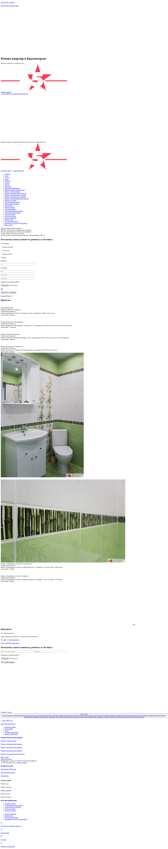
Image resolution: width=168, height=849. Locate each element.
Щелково (30, 717)
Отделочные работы (11, 221)
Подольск (140, 715)
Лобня (57, 717)
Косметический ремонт (12, 202)
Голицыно (106, 717)
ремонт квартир (22, 762)
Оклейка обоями (10, 209)
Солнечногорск (68, 717)
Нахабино (90, 717)
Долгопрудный (40, 715)
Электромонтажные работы (14, 211)
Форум (7, 184)
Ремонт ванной (10, 207)
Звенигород (76, 717)
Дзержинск (56, 715)
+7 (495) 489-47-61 (7, 94)
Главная (7, 174)
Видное (33, 715)
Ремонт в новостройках (12, 192)
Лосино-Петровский (102, 715)
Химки (26, 717)
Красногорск (92, 715)
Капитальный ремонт (12, 204)
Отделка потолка (10, 216)
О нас (6, 176)
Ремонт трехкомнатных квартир (15, 197)
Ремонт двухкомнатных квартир (15, 195)
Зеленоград (52, 717)
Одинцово (134, 715)
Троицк (62, 717)
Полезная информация (12, 188)
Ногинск (128, 715)
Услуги (7, 177)
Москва (5, 715)
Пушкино (146, 715)
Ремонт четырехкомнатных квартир (16, 199)
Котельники (84, 717)
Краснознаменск (98, 717)
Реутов (158, 715)
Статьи (7, 183)
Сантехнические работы (13, 213)
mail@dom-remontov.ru (20, 94)
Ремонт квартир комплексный (15, 190)
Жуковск (73, 715)
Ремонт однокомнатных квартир (15, 193)
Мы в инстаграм (6, 759)
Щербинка (36, 717)
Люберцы (118, 715)
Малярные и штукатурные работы (16, 223)
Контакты (8, 186)
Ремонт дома (9, 220)
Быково (28, 715)
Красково (126, 717)
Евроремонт (9, 206)
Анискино (10, 715)
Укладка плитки (10, 214)
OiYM (134, 624)
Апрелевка (16, 715)
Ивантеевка (79, 715)
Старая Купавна (139, 717)
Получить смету (6, 171)
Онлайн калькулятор (11, 732)
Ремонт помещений (11, 734)
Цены (6, 179)
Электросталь (44, 717)
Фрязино (163, 715)
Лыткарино (111, 715)
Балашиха (23, 715)
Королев (86, 715)
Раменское (152, 715)
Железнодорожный (64, 715)
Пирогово (120, 717)
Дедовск (131, 717)
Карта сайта (9, 225)
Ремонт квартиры (10, 218)
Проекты (8, 181)
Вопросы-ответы (10, 727)
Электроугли (113, 717)
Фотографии (9, 729)
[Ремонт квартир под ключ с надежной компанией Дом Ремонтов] (26, 140)
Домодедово (48, 715)
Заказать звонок (6, 92)
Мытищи (123, 715)
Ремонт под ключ (10, 200)
